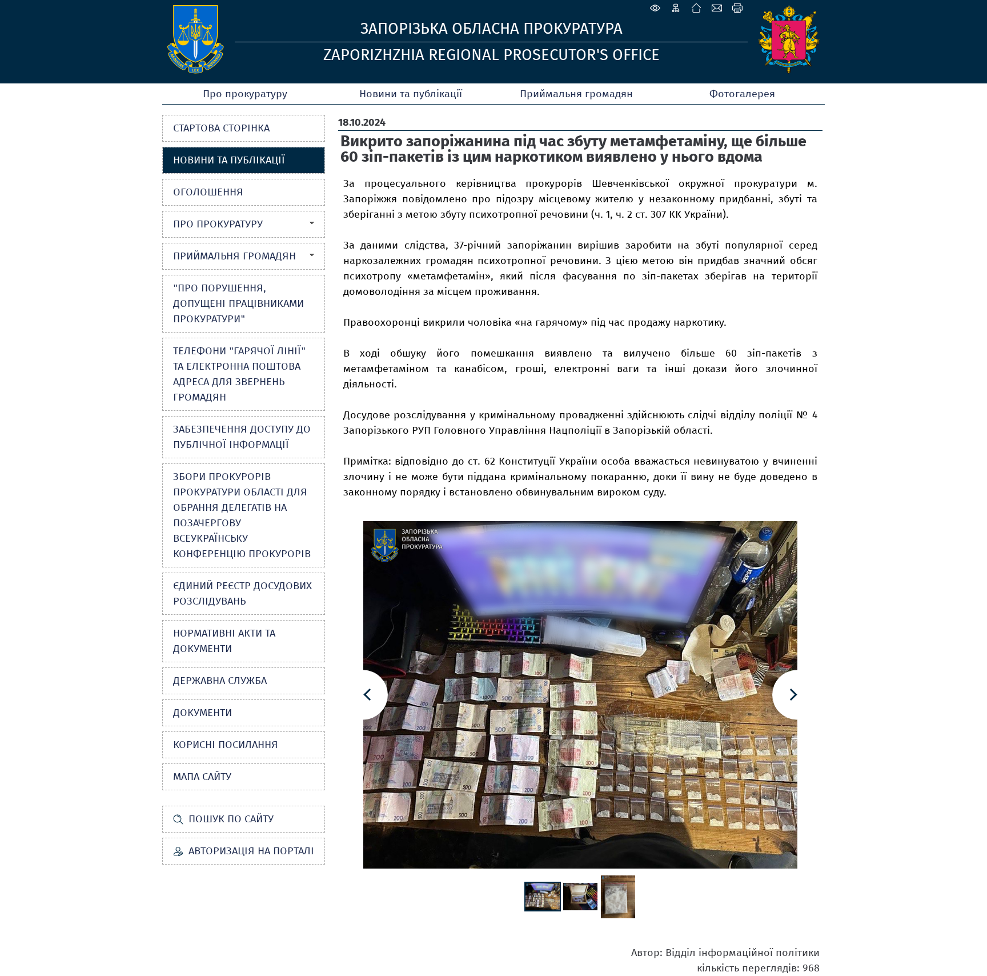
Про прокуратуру (245, 93)
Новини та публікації (410, 93)
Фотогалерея (742, 93)
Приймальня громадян (576, 93)
